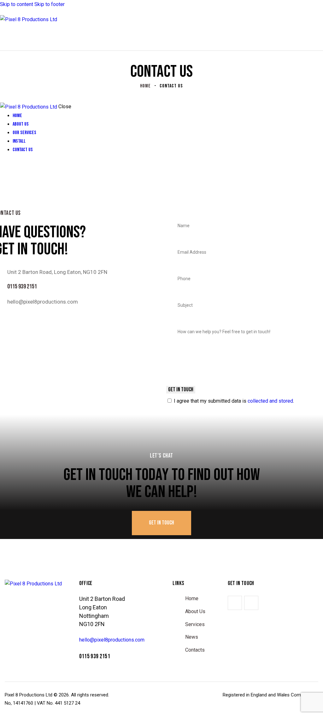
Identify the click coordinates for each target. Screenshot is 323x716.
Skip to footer (49, 4)
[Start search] (319, 36)
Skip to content (16, 4)
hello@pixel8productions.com (42, 302)
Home (145, 86)
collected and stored (270, 401)
